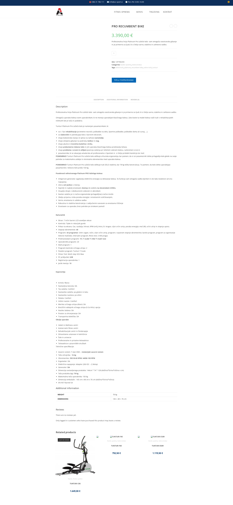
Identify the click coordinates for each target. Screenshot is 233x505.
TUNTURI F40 (116, 446)
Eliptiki (70, 479)
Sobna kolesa (137, 65)
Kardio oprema (126, 65)
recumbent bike (137, 67)
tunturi (155, 67)
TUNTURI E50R (158, 446)
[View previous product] (171, 26)
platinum (127, 67)
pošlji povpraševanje (124, 80)
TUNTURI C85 (75, 483)
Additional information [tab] (117, 100)
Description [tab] (99, 100)
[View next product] (175, 26)
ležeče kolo (120, 67)
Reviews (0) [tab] (135, 100)
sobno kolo (148, 67)
